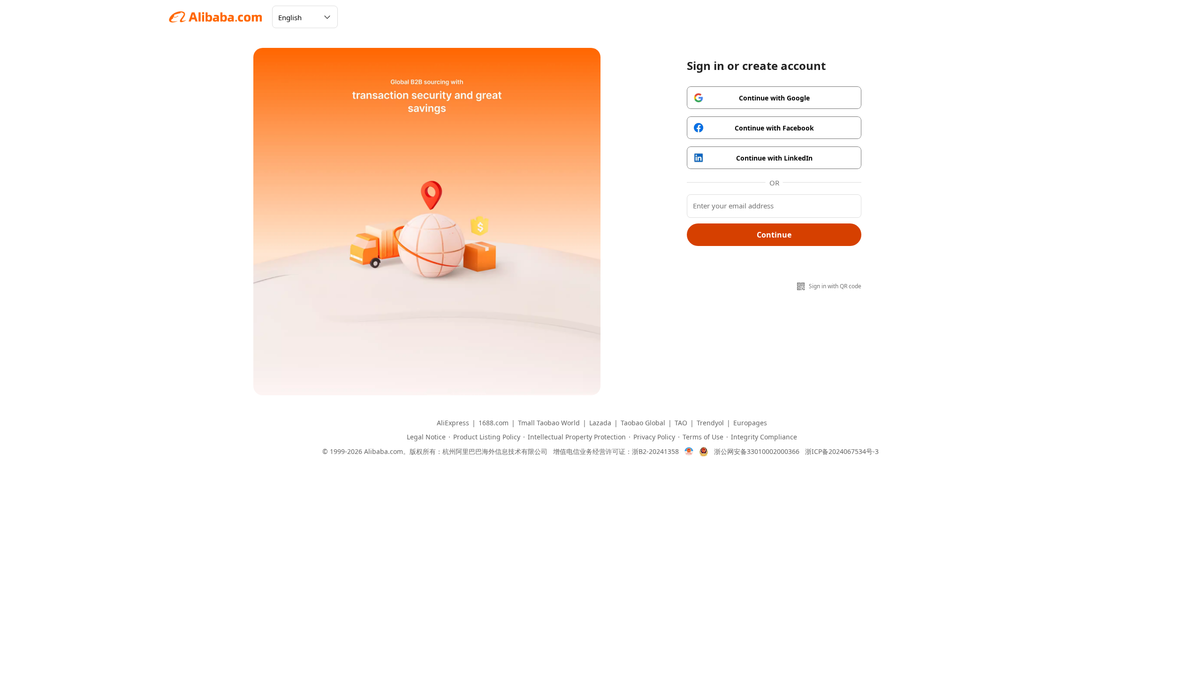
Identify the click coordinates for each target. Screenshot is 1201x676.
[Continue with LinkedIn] (774, 158)
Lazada (600, 423)
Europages (750, 423)
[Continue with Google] (774, 97)
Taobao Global (643, 423)
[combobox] (305, 17)
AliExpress (453, 423)
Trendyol (710, 423)
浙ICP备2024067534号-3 (842, 451)
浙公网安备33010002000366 (756, 451)
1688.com (494, 423)
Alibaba (216, 17)
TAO (681, 423)
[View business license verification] (688, 451)
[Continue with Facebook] (774, 127)
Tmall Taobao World (549, 423)
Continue (774, 235)
